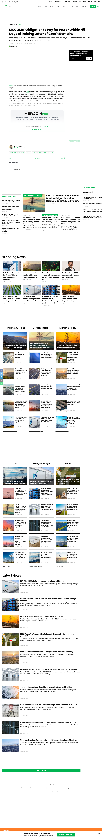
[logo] (6, 6)
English (16, 2)
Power (44, 152)
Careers (50, 788)
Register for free (37, 130)
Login (93, 6)
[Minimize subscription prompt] (99, 833)
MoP (27, 92)
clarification (13, 152)
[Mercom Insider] (59, 2)
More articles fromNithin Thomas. (22, 147)
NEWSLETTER (82, 1)
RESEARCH (67, 1)
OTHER (71, 6)
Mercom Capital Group (62, 788)
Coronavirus (21, 152)
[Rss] (5, 2)
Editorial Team (33, 788)
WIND (65, 6)
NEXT (62, 158)
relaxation (50, 152)
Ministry (35, 152)
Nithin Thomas (21, 43)
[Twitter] (9, 2)
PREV (11, 158)
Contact (43, 788)
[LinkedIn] (12, 2)
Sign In (45, 126)
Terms (80, 788)
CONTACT (97, 1)
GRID (45, 6)
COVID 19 (29, 152)
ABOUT (90, 1)
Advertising (23, 788)
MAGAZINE (85, 6)
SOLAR (39, 6)
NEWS (50, 1)
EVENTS (75, 1)
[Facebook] (2, 2)
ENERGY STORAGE (55, 6)
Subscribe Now (65, 834)
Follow (11, 86)
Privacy (74, 788)
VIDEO (78, 6)
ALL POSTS (37, 158)
